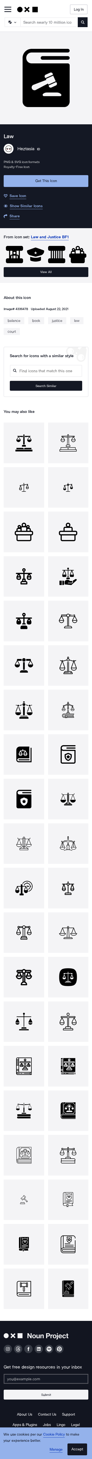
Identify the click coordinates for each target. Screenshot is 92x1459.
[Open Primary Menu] (7, 9)
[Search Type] (12, 22)
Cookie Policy (54, 1434)
